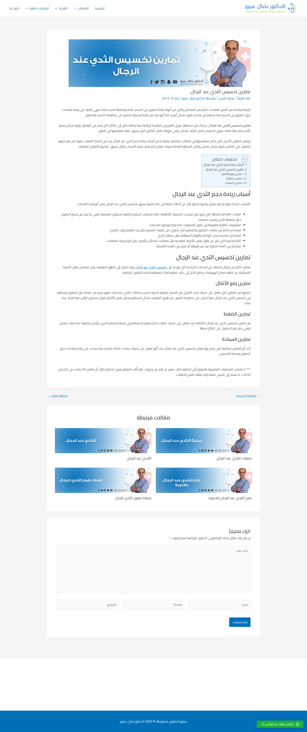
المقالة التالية (57, 396)
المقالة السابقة (248, 396)
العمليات (83, 8)
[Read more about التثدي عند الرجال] (103, 440)
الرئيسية (100, 8)
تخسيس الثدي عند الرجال (150, 267)
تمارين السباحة (233, 183)
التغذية (63, 8)
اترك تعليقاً (244, 98)
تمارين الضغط (234, 178)
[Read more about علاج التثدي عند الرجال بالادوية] (204, 480)
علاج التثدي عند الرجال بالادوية (230, 498)
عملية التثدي (227, 98)
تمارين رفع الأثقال (232, 174)
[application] (76, 8)
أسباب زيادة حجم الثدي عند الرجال (223, 164)
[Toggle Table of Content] (243, 159)
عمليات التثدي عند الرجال (234, 458)
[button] (280, 724)
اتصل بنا (14, 8)
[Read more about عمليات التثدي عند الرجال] (204, 440)
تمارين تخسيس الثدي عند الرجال (224, 169)
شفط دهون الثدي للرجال (133, 498)
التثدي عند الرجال (139, 458)
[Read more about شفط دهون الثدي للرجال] (103, 480)
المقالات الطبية (39, 8)
